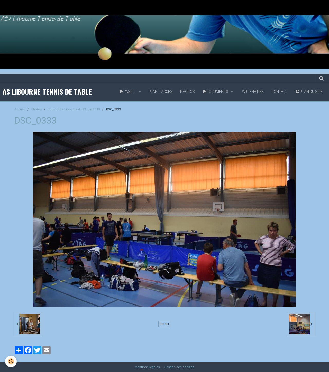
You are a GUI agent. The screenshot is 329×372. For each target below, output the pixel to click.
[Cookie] (11, 361)
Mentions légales (147, 367)
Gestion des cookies (179, 367)
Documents (217, 92)
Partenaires (252, 92)
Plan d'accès (160, 92)
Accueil (19, 109)
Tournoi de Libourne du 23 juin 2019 (74, 109)
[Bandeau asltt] (164, 34)
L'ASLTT (130, 92)
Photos (187, 92)
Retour (164, 324)
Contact (279, 92)
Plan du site (311, 92)
